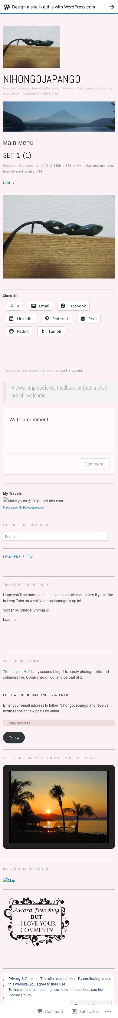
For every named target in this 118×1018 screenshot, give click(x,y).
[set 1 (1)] (59, 235)
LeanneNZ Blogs (18, 556)
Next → (8, 182)
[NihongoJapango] (59, 118)
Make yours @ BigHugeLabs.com (24, 507)
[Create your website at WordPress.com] (59, 7)
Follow (13, 737)
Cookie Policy (19, 994)
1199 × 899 (62, 165)
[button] (45, 826)
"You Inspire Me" (16, 671)
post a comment (73, 370)
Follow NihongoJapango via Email (36, 695)
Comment (93, 463)
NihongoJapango (42, 79)
